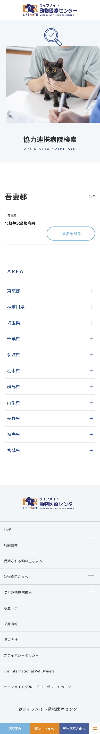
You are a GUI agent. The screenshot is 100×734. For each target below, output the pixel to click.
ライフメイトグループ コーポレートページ (37, 686)
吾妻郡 (12, 215)
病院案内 (14, 728)
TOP (7, 529)
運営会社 (11, 639)
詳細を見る (71, 233)
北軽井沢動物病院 (20, 223)
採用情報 (11, 623)
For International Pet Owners (29, 671)
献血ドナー (12, 608)
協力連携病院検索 (18, 592)
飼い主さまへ (44, 728)
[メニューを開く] (94, 728)
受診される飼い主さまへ (23, 560)
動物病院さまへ (74, 728)
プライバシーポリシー (21, 655)
